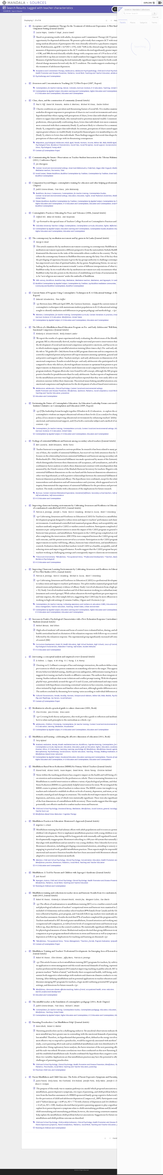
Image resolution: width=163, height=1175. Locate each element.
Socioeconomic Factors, (114, 145)
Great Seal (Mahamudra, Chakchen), (82, 168)
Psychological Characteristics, (47, 646)
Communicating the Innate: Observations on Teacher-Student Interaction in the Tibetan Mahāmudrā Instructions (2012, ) (81, 158)
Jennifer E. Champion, (116, 1081)
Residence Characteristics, (60, 145)
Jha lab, (91, 941)
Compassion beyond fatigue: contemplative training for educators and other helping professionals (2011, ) (80, 184)
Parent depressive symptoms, (47, 1124)
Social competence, (101, 391)
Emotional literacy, (65, 808)
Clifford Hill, (41, 217)
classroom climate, (53, 989)
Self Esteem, (77, 646)
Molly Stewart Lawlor (68, 333)
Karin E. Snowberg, (76, 512)
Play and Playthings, (43, 698)
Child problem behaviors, (67, 1122)
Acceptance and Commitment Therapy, (50, 71)
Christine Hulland (104, 770)
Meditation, (117, 196)
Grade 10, (59, 644)
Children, (49, 724)
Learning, (51, 726)
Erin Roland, (77, 1081)
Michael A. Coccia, (92, 512)
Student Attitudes (89, 646)
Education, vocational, (110, 747)
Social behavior (66, 698)
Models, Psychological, (114, 695)
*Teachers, (109, 557)
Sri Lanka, (115, 280)
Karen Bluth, (41, 1026)
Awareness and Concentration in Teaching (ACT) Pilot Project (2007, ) (66, 83)
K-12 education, (97, 88)
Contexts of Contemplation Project (48, 150)
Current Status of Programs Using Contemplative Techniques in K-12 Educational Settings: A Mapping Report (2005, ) (84, 294)
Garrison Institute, (84, 88)
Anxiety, (55, 744)
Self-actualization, (42, 495)
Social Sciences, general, (101, 808)
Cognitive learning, (95, 744)
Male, (105, 142)
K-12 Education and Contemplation (48, 498)
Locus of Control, (111, 644)
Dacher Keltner (103, 104)
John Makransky (72, 189)
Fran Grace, (60, 189)
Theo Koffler (60, 299)
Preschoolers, (49, 1067)
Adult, (67, 142)
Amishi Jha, (80, 899)
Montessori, (57, 862)
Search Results (17, 11)
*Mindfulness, (61, 557)
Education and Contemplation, (100, 203)
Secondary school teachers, (101, 493)
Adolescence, (70, 71)
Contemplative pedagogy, (90, 1010)
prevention (65, 393)
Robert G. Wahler (54, 1026)
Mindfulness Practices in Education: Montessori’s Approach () (65, 821)
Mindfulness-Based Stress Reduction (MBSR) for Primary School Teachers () (72, 766)
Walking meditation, (108, 751)
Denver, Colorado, (70, 88)
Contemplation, (70, 225)
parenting (93, 1067)
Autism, (47, 880)
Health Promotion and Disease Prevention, (51, 73)
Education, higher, (84, 196)
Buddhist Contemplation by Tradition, (74, 173)
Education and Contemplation (72, 93)
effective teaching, (67, 989)
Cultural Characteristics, (45, 695)
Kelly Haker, (101, 1081)
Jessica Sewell (68, 32)
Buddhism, (40, 193)
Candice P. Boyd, (55, 32)
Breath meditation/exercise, (68, 744)
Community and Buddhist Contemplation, (50, 286)
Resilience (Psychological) (45, 559)
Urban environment (91, 606)
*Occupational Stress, (75, 557)
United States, (79, 606)
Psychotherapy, (53, 751)
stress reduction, (108, 989)
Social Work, (80, 73)
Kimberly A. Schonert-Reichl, (47, 333)
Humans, (83, 142)
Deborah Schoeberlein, (45, 299)
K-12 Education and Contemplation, (48, 93)
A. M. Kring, (59, 660)
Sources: (7, 11)
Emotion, (39, 749)
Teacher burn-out (42, 811)
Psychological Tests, (43, 145)
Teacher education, (58, 606)
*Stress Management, (72, 941)
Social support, (99, 145)
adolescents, (50, 388)
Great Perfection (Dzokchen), (101, 196)
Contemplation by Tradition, (98, 173)
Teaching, (106, 88)
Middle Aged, (112, 142)
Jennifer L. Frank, (60, 512)
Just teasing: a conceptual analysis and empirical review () (63, 656)
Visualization (69, 726)
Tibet (62, 170)
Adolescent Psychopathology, (86, 71)
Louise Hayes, (42, 32)
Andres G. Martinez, (72, 104)
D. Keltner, (40, 660)
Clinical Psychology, (63, 388)
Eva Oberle (105, 899)
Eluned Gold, (41, 770)
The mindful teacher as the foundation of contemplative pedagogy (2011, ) (71, 1001)
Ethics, (45, 749)
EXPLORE (148, 3)
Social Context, (41, 173)
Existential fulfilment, (83, 493)
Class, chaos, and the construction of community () (61, 100)
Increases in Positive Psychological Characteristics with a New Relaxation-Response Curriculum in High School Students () (81, 620)
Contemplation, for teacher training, (49, 88)
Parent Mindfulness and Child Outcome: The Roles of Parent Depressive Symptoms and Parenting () (82, 1076)
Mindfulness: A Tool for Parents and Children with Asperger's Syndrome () (71, 872)
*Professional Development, (94, 557)
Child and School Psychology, (108, 71)
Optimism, (81, 391)
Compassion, (57, 193)
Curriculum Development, (45, 644)
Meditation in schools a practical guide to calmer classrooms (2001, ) (64, 708)
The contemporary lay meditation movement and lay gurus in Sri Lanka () (70, 238)
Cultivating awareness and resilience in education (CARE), (84, 604)
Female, (77, 142)
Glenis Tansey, (91, 770)
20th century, (41, 280)
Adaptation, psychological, (46, 142)
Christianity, (57, 724)
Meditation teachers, (43, 170)
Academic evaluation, (44, 744)
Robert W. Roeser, (43, 899)
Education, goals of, (79, 747)
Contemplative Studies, (97, 193)
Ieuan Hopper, (66, 770)
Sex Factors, (55, 698)
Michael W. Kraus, (88, 104)
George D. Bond (42, 242)
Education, (72, 196)
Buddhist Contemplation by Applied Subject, (51, 283)
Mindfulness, (67, 317)
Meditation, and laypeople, (101, 280)
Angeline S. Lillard (43, 825)
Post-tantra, (55, 170)
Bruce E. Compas (42, 1084)
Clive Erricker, (41, 712)
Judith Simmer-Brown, (45, 189)
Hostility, (63, 695)
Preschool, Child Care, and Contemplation (51, 1070)
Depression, (58, 747)
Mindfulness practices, (44, 862)
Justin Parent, (42, 1081)
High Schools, (99, 644)
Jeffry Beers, (69, 957)
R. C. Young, (69, 660)
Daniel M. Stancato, (54, 104)
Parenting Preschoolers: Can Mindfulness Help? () (60, 1022)
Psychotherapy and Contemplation (48, 76)
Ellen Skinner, (57, 957)
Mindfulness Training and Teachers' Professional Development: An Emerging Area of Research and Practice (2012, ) (82, 952)
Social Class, (75, 145)
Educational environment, (116, 604)
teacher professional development (48, 992)
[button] (160, 2)
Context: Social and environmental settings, (52, 168)
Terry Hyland (41, 740)
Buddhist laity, (60, 280)
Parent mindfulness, (65, 1124)
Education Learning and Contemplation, (75, 91)
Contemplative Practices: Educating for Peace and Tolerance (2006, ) (69, 212)
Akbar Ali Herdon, (54, 217)
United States (116, 88)
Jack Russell (41, 876)
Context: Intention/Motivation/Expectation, (59, 493)
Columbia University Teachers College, (50, 225)
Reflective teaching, (117, 225)
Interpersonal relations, (83, 695)
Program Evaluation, (102, 941)
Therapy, (97, 751)
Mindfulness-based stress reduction (49, 754)
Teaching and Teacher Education (92, 862)
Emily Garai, (53, 1081)
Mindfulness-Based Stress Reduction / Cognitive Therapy (56, 814)
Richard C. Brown (72, 1005)
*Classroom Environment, (45, 557)
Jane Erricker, (53, 712)
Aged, (72, 142)
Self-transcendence (56, 495)
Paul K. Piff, (41, 104)
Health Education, (70, 644)
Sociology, (114, 808)
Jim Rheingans (42, 164)
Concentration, (86, 860)
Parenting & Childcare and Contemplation (51, 886)
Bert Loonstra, (42, 445)
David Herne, (78, 770)
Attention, (39, 314)
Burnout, (48, 193)
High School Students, (85, 644)
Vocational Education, (68, 757)
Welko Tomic (68, 445)
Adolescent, (60, 142)
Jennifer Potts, (89, 1081)
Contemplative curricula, (86, 225)
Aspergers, (40, 880)
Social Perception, (86, 145)
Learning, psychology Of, (76, 749)
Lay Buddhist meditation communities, (102, 283)
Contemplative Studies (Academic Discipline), (106, 229)
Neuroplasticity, (41, 751)
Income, (91, 142)
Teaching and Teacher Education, (97, 73)
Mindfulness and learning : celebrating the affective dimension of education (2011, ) (71, 736)
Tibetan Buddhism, (53, 173)
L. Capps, (49, 660)
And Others (54, 625)
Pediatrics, (71, 73)
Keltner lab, (98, 142)
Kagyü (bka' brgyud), (104, 168)
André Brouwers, (56, 445)
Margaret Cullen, (93, 899)
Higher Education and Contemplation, (103, 91)
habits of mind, (80, 989)
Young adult (56, 147)
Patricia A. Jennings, (44, 512)
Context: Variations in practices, (101, 314)
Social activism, (65, 751)
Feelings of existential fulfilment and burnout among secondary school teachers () (74, 440)
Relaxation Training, (65, 646)
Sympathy (114, 941)
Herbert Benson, (43, 625)
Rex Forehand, (65, 1081)
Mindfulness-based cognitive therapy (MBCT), (114, 749)
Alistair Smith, (53, 770)
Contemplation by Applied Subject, (48, 91)
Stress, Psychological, (44, 147)
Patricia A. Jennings (82, 957)
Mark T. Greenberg (108, 512)
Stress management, (43, 606)
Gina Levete (65, 712)
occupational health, (93, 989)
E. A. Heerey (79, 660)
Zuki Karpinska (69, 217)
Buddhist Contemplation (44, 176)
